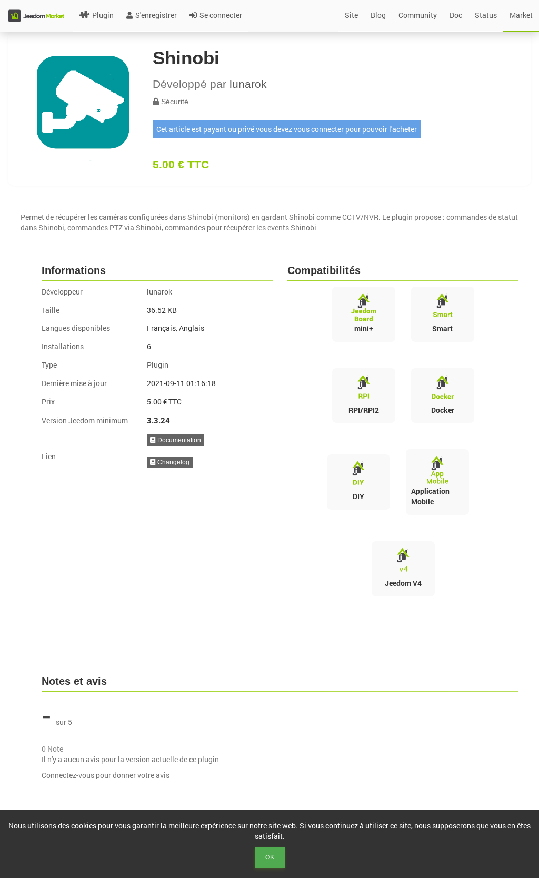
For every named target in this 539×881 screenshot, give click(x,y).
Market (521, 15)
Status (486, 15)
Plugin (103, 15)
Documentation (178, 440)
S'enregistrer (156, 15)
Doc (456, 15)
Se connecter (220, 15)
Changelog (172, 462)
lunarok (248, 84)
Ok (269, 857)
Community (417, 15)
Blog (378, 15)
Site (351, 15)
